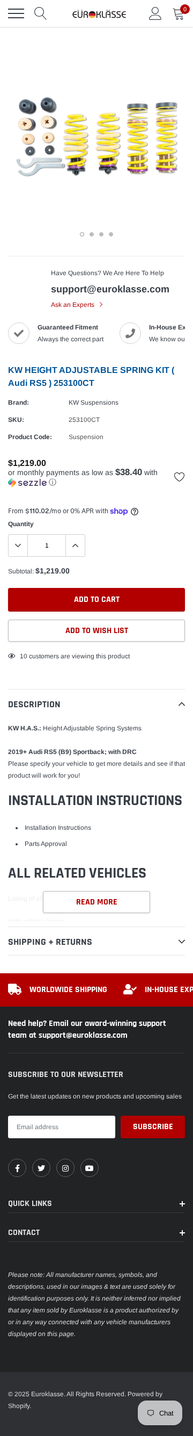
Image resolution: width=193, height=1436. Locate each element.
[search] (40, 13)
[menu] (16, 13)
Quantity (21, 524)
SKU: (16, 419)
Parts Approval (46, 844)
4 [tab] (111, 234)
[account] (155, 13)
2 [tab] (92, 234)
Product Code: (30, 437)
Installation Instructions (58, 827)
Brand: (18, 402)
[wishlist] (179, 476)
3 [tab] (101, 234)
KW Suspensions (93, 402)
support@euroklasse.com (110, 289)
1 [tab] (82, 234)
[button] (96, 477)
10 (23, 656)
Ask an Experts (73, 304)
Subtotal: (21, 571)
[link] (17, 1168)
